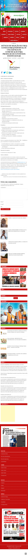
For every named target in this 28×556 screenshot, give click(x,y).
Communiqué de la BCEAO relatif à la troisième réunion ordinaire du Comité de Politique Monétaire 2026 (17, 331)
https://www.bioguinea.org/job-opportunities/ (10, 169)
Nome (2, 201)
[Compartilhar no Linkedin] (10, 72)
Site (1, 206)
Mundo (22, 37)
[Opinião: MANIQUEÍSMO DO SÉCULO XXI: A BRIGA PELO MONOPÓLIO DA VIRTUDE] (4, 234)
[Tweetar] (4, 72)
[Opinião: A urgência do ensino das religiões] (4, 222)
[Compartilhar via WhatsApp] (7, 72)
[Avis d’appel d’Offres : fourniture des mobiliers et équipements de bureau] (4, 356)
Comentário (3, 187)
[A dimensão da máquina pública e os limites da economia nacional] (4, 246)
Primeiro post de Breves (6, 394)
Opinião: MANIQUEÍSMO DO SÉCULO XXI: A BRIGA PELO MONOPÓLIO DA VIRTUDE (17, 230)
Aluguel (2, 488)
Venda (2, 485)
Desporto (24, 34)
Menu (3, 28)
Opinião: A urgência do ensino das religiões (17, 217)
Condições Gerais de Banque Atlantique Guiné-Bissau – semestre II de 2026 (16, 347)
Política (16, 31)
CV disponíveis (4, 504)
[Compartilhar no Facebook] (2, 72)
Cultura (18, 34)
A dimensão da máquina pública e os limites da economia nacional (17, 242)
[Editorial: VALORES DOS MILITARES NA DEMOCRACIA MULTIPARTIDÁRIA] (4, 258)
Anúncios (6, 37)
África (17, 37)
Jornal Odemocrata (7, 58)
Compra (2, 482)
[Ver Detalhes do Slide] (14, 5)
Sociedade (3, 34)
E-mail (2, 204)
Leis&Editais (3, 461)
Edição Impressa (14, 40)
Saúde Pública (11, 34)
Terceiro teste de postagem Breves (8, 377)
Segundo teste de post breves (7, 386)
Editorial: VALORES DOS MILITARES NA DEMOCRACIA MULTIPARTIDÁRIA (16, 254)
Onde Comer (3, 470)
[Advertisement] (8, 413)
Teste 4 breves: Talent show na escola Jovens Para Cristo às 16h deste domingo (14, 374)
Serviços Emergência (5, 456)
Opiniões (12, 37)
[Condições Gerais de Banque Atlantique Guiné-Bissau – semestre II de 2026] (4, 348)
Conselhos (3, 501)
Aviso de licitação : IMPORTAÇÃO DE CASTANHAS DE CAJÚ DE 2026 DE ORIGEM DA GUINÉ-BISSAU (17, 339)
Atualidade (10, 31)
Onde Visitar (3, 472)
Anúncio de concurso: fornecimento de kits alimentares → (15, 176)
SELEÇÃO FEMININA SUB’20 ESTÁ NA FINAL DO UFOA (12, 364)
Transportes (3, 475)
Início (4, 31)
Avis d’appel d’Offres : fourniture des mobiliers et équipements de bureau (17, 354)
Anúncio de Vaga (4, 496)
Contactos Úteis (4, 453)
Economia (23, 31)
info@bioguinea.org (21, 162)
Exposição (3, 490)
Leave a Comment (21, 58)
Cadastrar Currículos (5, 499)
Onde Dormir (4, 467)
